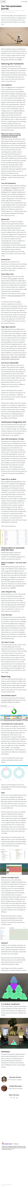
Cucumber (14, 278)
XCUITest (4, 192)
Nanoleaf (4, 943)
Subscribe (24, 1)
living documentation (14, 295)
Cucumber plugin (6, 700)
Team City (22, 483)
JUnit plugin (5, 787)
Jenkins (6, 486)
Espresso (8, 190)
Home (3, 1)
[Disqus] (14, 1120)
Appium (6, 188)
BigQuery (7, 579)
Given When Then (7, 274)
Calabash (14, 188)
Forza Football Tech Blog (6, 1184)
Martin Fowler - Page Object (9, 357)
